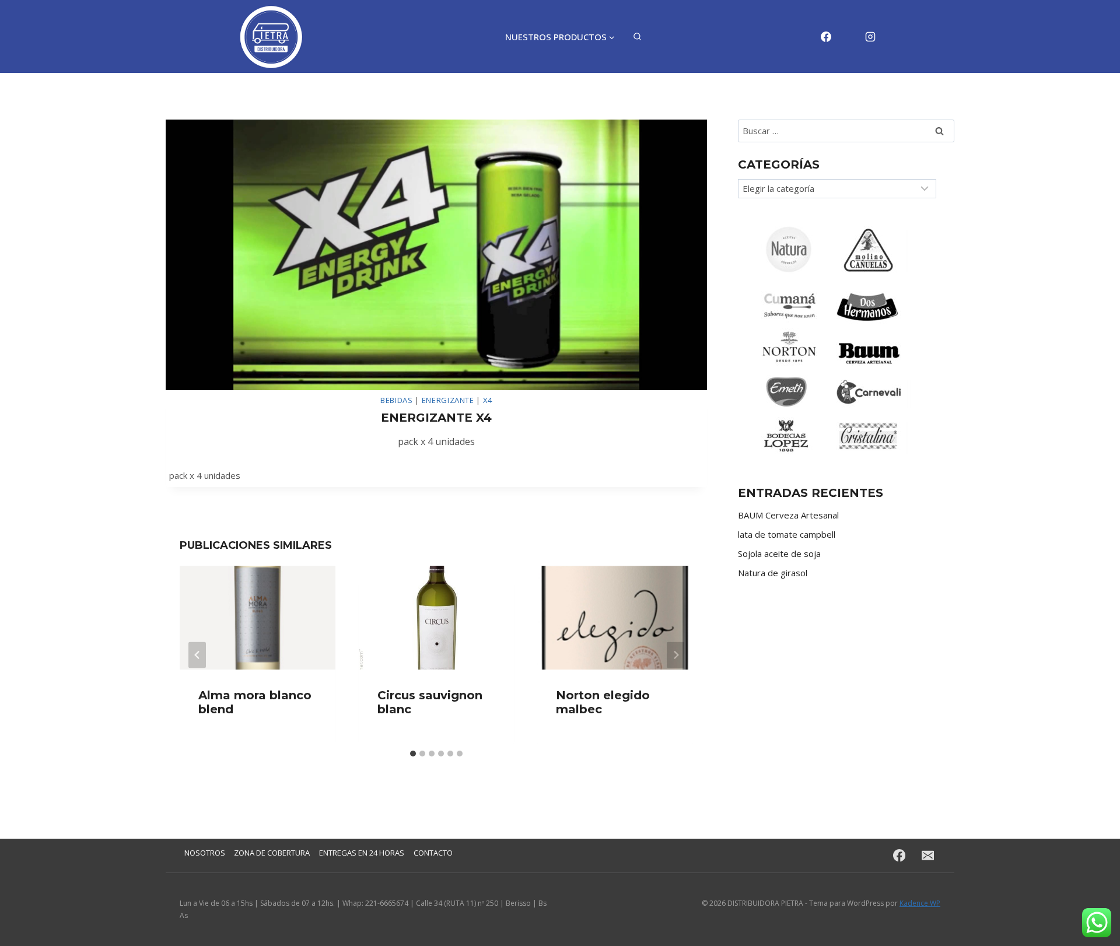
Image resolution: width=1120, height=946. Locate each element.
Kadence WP (920, 903)
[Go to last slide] (197, 655)
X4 (487, 400)
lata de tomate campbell (786, 534)
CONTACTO (433, 852)
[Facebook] (826, 36)
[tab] (413, 753)
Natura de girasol (772, 573)
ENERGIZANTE (448, 400)
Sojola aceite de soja (779, 553)
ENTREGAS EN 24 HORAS (361, 852)
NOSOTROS (204, 852)
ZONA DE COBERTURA (272, 852)
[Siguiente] (675, 655)
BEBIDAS (396, 400)
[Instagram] (870, 36)
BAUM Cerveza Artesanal (788, 515)
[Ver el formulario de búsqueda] (637, 37)
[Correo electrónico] (848, 36)
